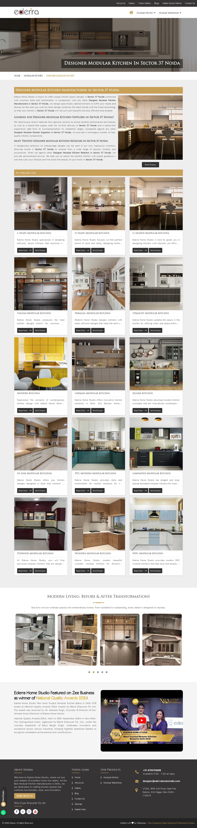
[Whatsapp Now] (3, 812)
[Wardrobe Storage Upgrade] (77, 640)
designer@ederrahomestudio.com (161, 781)
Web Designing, (154, 823)
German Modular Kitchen (92, 393)
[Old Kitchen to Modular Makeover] (35, 640)
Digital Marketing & (170, 823)
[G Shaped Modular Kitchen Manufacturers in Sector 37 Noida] (156, 203)
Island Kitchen (143, 393)
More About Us (25, 796)
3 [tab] (98, 672)
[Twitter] (22, 811)
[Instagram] (29, 811)
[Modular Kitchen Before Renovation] (119, 640)
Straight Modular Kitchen (151, 313)
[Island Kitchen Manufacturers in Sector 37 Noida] (156, 363)
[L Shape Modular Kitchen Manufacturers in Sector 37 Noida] (40, 203)
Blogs (156, 3)
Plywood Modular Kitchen (35, 553)
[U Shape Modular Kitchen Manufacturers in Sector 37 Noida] (98, 203)
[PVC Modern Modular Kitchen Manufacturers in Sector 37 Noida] (98, 443)
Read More (23, 250)
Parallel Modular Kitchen (92, 313)
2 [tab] (93, 672)
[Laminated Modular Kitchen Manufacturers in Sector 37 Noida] (156, 443)
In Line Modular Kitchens (34, 473)
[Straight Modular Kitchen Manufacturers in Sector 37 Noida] (156, 283)
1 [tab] (89, 672)
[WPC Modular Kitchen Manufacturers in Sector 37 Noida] (156, 523)
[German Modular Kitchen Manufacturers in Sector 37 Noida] (98, 363)
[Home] (131, 13)
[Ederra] (26, 11)
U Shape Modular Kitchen (92, 233)
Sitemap (78, 804)
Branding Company (186, 823)
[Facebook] (16, 811)
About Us (120, 3)
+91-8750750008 (152, 770)
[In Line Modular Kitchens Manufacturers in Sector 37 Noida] (40, 443)
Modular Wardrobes (169, 12)
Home (17, 75)
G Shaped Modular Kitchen (151, 233)
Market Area (80, 809)
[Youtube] (35, 811)
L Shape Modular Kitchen (34, 233)
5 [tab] (106, 672)
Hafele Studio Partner (172, 3)
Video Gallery (144, 3)
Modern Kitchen (28, 393)
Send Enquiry (40, 250)
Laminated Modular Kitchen (152, 473)
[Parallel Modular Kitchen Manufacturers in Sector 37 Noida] (98, 283)
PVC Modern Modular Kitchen (95, 473)
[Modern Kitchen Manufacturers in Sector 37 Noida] (40, 363)
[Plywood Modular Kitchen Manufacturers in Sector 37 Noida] (40, 523)
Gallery (132, 3)
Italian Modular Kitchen (34, 313)
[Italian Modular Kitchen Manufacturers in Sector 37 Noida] (40, 283)
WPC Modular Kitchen (148, 553)
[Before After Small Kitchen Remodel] (162, 640)
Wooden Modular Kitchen (93, 553)
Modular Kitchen (145, 12)
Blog (77, 793)
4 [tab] (102, 672)
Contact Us (190, 3)
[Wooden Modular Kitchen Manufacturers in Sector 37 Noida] (98, 523)
